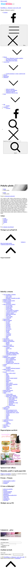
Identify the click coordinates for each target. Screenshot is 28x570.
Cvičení (7, 413)
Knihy (7, 351)
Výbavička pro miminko (11, 354)
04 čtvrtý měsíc (9, 309)
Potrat (7, 417)
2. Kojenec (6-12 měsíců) (11, 311)
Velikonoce (8, 423)
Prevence (5, 490)
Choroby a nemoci (10, 313)
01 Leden (8, 321)
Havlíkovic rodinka (10, 370)
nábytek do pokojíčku (8, 489)
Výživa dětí (8, 317)
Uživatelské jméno (4, 542)
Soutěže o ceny (6, 407)
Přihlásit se (3, 546)
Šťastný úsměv (12, 405)
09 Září (7, 331)
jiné (7, 349)
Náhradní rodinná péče (11, 314)
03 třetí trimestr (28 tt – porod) (12, 412)
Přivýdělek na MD (10, 362)
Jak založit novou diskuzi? (11, 59)
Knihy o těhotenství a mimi (12, 352)
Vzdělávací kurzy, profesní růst (12, 363)
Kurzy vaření (9, 297)
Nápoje (7, 375)
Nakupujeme (6, 76)
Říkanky (8, 343)
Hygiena (8, 415)
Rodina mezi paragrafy (8, 390)
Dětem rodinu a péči (13, 397)
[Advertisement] (14, 169)
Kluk (7, 337)
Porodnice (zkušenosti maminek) (13, 368)
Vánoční (8, 386)
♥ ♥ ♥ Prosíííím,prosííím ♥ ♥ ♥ (10, 495)
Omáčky (8, 376)
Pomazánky (8, 380)
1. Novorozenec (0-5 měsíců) (12, 310)
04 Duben (8, 325)
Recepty (5, 372)
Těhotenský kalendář (10, 91)
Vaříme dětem (9, 388)
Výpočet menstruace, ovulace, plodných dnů (15, 73)
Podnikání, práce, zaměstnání (9, 357)
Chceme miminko (7, 301)
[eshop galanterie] (11, 464)
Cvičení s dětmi (9, 394)
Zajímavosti (5, 421)
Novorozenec (6, 482)
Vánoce (7, 422)
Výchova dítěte (9, 316)
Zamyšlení (5, 424)
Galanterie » (5, 107)
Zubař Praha (6, 496)
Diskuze (5, 57)
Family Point (8, 295)
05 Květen (8, 326)
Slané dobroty (9, 385)
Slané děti (11, 403)
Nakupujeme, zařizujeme (8, 346)
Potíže (7, 416)
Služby (4, 392)
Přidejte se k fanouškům (6, 473)
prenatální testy (6, 499)
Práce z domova (9, 360)
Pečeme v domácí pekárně (11, 378)
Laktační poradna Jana (8, 340)
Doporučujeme (6, 319)
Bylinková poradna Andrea (9, 300)
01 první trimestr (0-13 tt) (11, 410)
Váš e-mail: (3, 552)
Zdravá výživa (6, 426)
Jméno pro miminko (10, 89)
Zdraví (7, 418)
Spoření (7, 406)
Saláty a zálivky (9, 383)
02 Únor (8, 322)
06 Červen (8, 327)
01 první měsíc (9, 305)
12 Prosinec (8, 335)
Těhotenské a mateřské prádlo (12, 353)
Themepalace (18, 558)
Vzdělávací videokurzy (8, 419)
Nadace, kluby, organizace (11, 396)
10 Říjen (8, 332)
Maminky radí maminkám (11, 90)
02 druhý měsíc (9, 306)
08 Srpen (8, 330)
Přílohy (7, 381)
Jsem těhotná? (11, 227)
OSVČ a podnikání (10, 358)
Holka (7, 336)
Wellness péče (9, 344)
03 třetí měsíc (9, 308)
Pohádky (8, 105)
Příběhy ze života (7, 369)
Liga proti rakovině (13, 400)
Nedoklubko (11, 401)
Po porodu (8, 367)
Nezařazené (5, 356)
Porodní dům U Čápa (13, 402)
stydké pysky (6, 497)
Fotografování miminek (11, 395)
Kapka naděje (12, 399)
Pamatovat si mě (5, 545)
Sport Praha (5, 500)
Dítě (4, 104)
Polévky (8, 379)
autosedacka (5, 494)
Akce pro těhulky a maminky (9, 294)
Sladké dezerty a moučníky (12, 384)
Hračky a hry (9, 348)
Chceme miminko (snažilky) (9, 480)
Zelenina (8, 389)
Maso (7, 374)
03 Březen (8, 324)
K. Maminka (5, 227)
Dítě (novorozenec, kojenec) (9, 304)
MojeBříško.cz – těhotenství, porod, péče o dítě (11, 7)
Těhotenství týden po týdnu (12, 92)
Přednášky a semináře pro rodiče (13, 298)
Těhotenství (5, 408)
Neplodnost (8, 303)
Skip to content (4, 1)
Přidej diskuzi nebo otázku (11, 60)
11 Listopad (8, 333)
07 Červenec (8, 329)
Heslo (2, 544)
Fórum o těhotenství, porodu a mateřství (14, 58)
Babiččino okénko (7, 299)
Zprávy (4, 427)
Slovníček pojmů (7, 391)
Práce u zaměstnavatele (11, 359)
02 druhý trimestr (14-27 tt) (12, 411)
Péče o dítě (8, 315)
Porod (4, 94)
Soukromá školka (7, 492)
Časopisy (8, 347)
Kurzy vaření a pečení (10, 373)
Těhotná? (5, 74)
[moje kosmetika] (11, 459)
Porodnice (5, 483)
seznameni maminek (7, 491)
